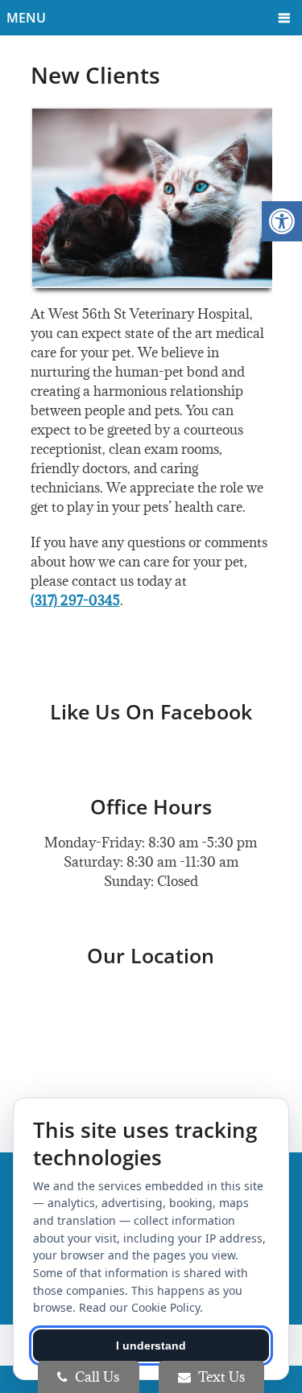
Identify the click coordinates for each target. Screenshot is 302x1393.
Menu (26, 18)
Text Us (220, 1377)
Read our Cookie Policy (139, 1307)
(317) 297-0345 (75, 600)
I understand (151, 1345)
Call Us (95, 1377)
